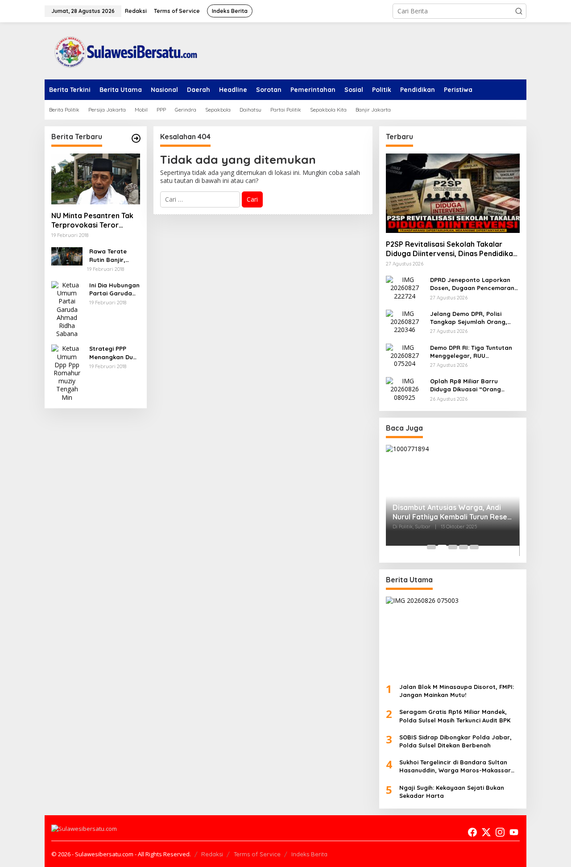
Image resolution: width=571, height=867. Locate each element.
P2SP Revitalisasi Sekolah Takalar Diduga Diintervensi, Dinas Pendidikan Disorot (451, 249)
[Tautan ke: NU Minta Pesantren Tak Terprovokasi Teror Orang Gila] (95, 178)
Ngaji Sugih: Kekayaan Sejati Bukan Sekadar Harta (451, 791)
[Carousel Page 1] (431, 547)
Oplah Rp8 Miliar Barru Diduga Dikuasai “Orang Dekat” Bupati (465, 385)
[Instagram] (500, 832)
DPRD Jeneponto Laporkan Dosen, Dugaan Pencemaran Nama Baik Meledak (472, 284)
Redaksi (212, 854)
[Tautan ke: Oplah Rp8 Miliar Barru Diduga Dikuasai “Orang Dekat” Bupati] (404, 388)
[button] (518, 11)
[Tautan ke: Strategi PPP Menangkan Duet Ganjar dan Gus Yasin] (67, 372)
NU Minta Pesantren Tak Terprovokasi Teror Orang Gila (92, 220)
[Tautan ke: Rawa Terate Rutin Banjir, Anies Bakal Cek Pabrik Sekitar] (67, 255)
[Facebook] (472, 832)
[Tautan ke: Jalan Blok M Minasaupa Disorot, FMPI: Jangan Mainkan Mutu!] (453, 636)
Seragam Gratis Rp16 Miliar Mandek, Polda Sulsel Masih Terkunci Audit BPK (454, 715)
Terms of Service (257, 854)
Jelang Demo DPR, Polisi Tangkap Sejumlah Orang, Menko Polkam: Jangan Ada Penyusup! (471, 318)
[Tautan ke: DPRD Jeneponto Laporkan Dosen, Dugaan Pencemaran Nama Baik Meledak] (404, 287)
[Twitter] (486, 832)
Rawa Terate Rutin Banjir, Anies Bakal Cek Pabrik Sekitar (112, 255)
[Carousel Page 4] (463, 547)
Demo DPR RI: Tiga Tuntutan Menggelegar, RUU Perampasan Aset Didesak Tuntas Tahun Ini (471, 352)
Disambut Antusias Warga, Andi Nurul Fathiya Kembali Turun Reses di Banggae (452, 512)
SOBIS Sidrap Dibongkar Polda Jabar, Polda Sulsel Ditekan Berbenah (455, 741)
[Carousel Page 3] (452, 547)
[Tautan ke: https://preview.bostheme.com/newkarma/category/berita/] (136, 138)
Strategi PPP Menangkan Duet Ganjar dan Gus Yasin (114, 353)
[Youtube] (514, 832)
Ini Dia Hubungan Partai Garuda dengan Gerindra (114, 289)
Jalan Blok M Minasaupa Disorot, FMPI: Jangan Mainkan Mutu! (456, 690)
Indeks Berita (309, 854)
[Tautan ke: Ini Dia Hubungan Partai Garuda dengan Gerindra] (67, 308)
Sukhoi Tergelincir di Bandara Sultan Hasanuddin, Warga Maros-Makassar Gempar (455, 766)
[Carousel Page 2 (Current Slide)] (442, 547)
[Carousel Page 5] (474, 547)
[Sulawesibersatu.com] (123, 50)
